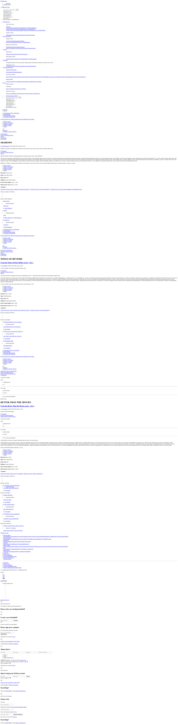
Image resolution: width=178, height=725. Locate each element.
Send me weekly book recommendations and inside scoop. (13, 661)
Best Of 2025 (25, 35)
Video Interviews (7, 15)
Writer (4, 656)
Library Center (9, 79)
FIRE (4, 215)
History (33, 29)
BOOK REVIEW (10, 486)
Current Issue (9, 66)
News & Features (7, 14)
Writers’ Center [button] (6, 545)
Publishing (15, 72)
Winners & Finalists (10, 54)
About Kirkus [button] (6, 550)
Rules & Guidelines (29, 59)
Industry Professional (8, 657)
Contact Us (5, 562)
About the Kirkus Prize (20, 54)
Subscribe (34, 66)
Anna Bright (5, 265)
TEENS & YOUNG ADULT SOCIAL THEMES (12, 473)
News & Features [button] (7, 36)
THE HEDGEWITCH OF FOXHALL (12, 326)
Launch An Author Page (34, 93)
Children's (43, 30)
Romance (35, 27)
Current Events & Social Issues (13, 30)
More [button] (4, 82)
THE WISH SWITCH (8, 509)
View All (8, 26)
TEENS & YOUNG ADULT (9, 131)
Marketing (19, 72)
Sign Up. (15, 717)
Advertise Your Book (65, 76)
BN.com (13, 373)
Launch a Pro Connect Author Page (46, 546)
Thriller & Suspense (19, 27)
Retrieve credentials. (13, 643)
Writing (7, 72)
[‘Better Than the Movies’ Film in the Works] (13, 525)
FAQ (15, 551)
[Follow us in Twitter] (3, 576)
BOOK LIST (7, 119)
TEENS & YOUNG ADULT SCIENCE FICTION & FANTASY (15, 189)
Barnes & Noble (7, 373)
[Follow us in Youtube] (3, 578)
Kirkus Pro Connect (20, 549)
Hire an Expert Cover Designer (53, 76)
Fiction (13, 27)
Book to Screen (9, 48)
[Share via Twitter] (7, 124)
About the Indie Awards (11, 59)
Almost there (3, 634)
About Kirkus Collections (20, 88)
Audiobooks (9, 27)
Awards (16, 47)
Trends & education (10, 81)
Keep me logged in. (5, 663)
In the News (15, 48)
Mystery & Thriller (22, 42)
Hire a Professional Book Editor (10, 546)
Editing (11, 72)
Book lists (13, 35)
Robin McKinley (6, 146)
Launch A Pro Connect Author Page (78, 76)
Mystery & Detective (28, 27)
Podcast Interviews (7, 16)
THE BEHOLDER (7, 345)
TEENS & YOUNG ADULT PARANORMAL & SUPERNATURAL (66, 189)
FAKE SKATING (7, 499)
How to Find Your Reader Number (18, 707)
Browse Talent (17, 93)
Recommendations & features (26, 81)
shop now (3, 135)
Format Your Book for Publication (39, 76)
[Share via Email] (7, 125)
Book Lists (10, 539)
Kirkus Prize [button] (6, 540)
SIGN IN (8, 3)
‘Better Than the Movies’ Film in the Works (12, 530)
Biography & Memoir (27, 29)
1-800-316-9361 (8, 690)
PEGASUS (5, 206)
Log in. (13, 636)
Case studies (17, 81)
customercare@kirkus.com (20, 690)
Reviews (5, 130)
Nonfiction (20, 29)
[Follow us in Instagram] (3, 577)
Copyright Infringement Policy (10, 556)
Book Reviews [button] (6, 21)
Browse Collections (10, 88)
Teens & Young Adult (36, 30)
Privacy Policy (6, 554)
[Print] (5, 126)
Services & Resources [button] (8, 67)
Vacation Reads (31, 35)
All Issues (20, 66)
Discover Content (10, 93)
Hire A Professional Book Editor (13, 76)
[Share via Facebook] (8, 123)
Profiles (7, 47)
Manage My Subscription (19, 544)
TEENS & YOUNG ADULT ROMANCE (40, 189)
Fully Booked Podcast (31, 48)
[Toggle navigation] (1, 7)
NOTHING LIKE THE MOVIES (10, 488)
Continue (16, 620)
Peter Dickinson (17, 217)
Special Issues (15, 66)
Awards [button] (5, 49)
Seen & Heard (21, 47)
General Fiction (9, 41)
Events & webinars (37, 81)
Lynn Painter (5, 409)
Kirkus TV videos (42, 539)
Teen (19, 41)
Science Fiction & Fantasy (12, 29)
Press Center (19, 551)
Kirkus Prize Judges (26, 541)
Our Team (9, 551)
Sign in (2, 660)
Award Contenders (21, 59)
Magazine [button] (5, 60)
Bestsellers (8, 35)
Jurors (26, 54)
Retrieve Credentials (18, 714)
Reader (5, 655)
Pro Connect (6, 18)
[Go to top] (4, 581)
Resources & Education (11, 69)
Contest (12, 551)
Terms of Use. (23, 660)
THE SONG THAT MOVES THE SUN (12, 336)
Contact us (5, 552)
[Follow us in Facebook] (3, 574)
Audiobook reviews (7, 12)
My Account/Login (29, 549)
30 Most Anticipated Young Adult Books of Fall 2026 (22, 119)
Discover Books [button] (6, 535)
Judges (35, 59)
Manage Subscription (27, 66)
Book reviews (6, 11)
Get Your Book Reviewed (26, 76)
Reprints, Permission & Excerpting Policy (8, 558)
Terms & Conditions (7, 555)
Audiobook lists (18, 35)
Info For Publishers (26, 551)
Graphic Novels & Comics (25, 30)
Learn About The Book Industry (61, 546)
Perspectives (12, 47)
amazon (2, 136)
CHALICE (5, 224)
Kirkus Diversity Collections (9, 549)
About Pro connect (24, 93)
